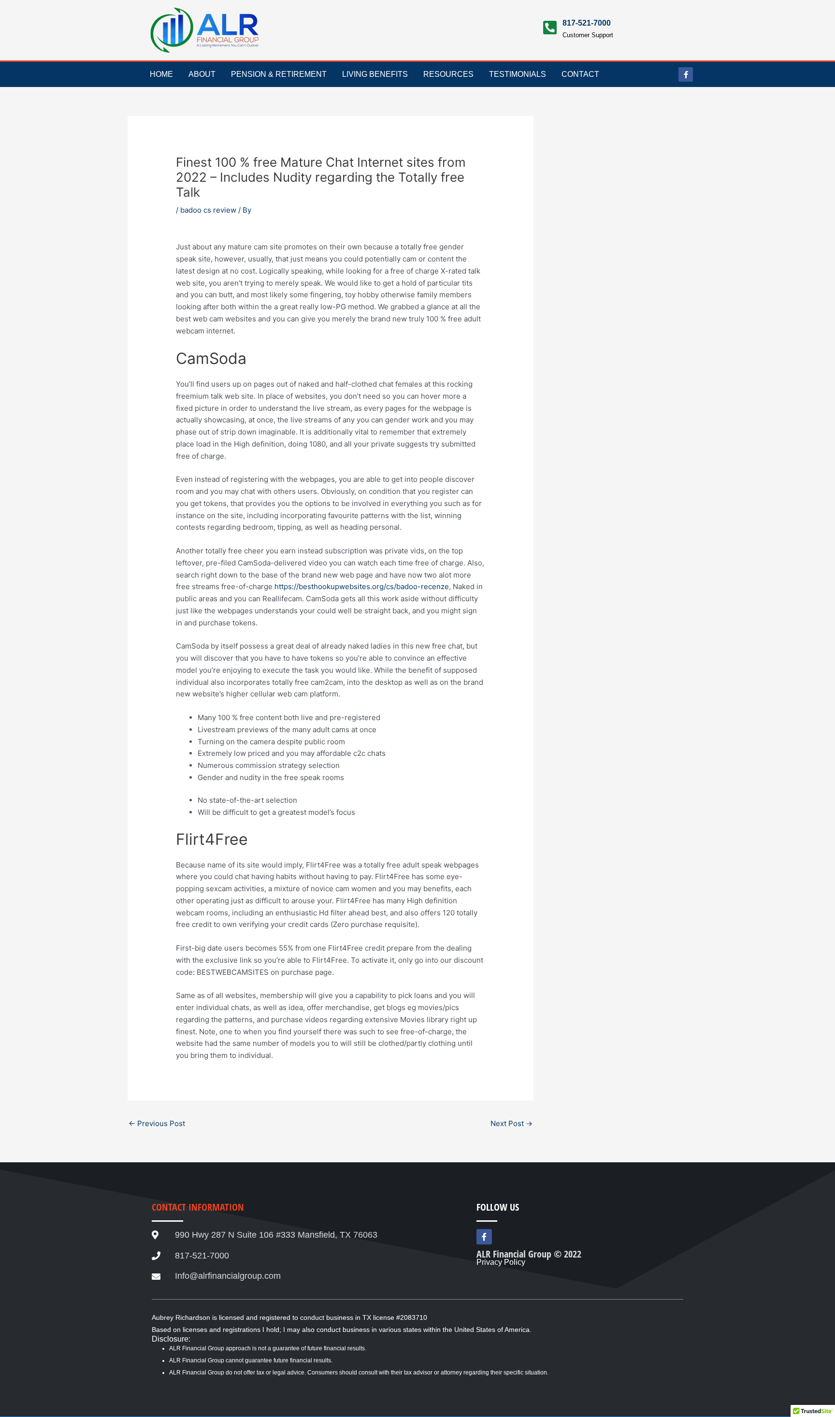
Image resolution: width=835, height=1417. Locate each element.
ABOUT (202, 74)
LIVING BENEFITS (375, 74)
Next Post (511, 1123)
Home (161, 74)
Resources (448, 74)
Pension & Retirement (279, 74)
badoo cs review (208, 210)
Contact (580, 74)
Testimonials (517, 74)
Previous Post (157, 1123)
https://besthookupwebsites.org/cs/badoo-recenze (361, 586)
